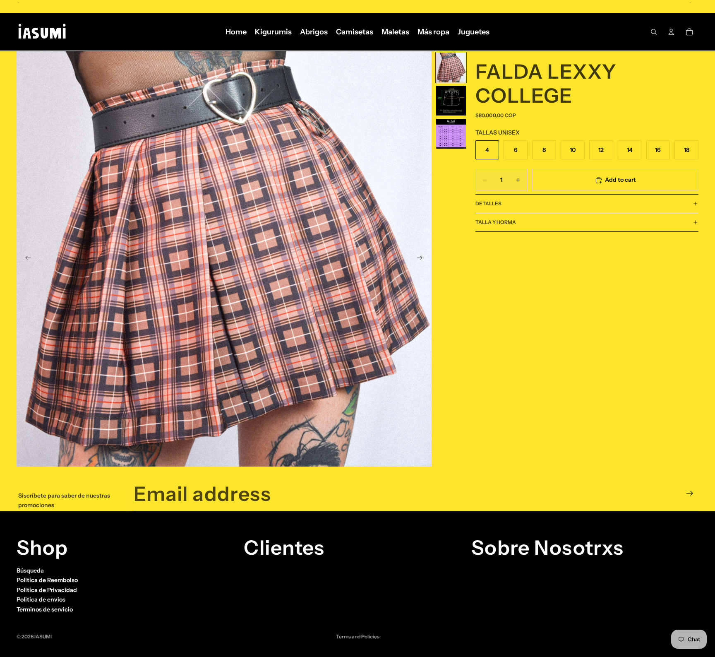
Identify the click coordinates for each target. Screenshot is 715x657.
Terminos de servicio (45, 609)
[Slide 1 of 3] (451, 67)
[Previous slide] (26, 259)
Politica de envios (41, 599)
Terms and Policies (357, 636)
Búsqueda (30, 570)
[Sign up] (689, 493)
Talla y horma (495, 222)
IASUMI (43, 636)
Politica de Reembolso (47, 580)
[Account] (671, 32)
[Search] (654, 32)
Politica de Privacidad (47, 590)
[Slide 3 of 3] (451, 134)
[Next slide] (422, 259)
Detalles (488, 203)
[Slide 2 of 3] (451, 101)
